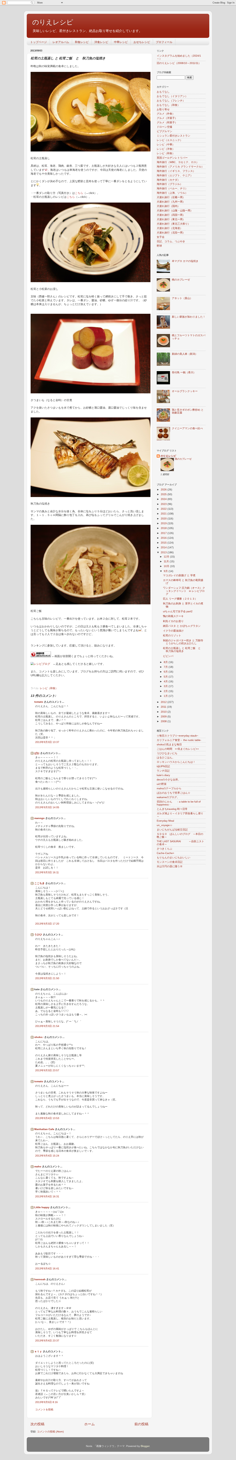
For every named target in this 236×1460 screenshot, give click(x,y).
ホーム (89, 1424)
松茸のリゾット (172, 635)
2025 (164, 494)
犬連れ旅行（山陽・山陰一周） (175, 210)
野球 (159, 245)
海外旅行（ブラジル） (170, 184)
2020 (164, 518)
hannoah (40, 1279)
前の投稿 (141, 1424)
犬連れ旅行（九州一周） (171, 201)
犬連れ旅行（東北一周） (171, 219)
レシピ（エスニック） (170, 140)
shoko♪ (39, 1037)
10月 (167, 566)
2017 (164, 533)
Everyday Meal (165, 820)
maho (37, 1166)
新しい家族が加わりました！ (188, 316)
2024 (164, 499)
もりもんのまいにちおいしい (173, 857)
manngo (39, 818)
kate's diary (163, 775)
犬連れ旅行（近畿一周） (171, 197)
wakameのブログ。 (168, 797)
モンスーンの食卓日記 (170, 862)
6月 (166, 671)
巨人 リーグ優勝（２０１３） (180, 598)
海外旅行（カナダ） (168, 179)
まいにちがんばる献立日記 (172, 829)
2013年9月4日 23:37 (47, 1340)
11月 (167, 561)
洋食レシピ (101, 42)
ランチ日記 (163, 770)
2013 (164, 552)
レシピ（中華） (166, 144)
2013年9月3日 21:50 (47, 978)
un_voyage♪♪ (164, 825)
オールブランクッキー (185, 391)
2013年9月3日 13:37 (47, 742)
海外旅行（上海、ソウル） (172, 193)
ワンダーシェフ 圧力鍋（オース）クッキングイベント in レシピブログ (184, 591)
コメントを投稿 (44, 1409)
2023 (164, 504)
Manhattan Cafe (44, 1129)
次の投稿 (37, 1424)
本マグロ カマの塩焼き (185, 261)
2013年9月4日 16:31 (47, 1196)
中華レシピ (121, 42)
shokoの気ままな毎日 (169, 744)
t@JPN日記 (163, 766)
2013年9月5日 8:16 (46, 1402)
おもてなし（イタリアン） (172, 96)
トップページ (38, 42)
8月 (166, 662)
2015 (164, 542)
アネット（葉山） (182, 298)
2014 (164, 547)
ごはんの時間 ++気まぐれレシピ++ (178, 749)
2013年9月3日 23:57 (47, 1070)
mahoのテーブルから (169, 788)
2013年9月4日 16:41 (47, 1268)
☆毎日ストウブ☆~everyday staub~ (177, 735)
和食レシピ (82, 42)
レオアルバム (61, 42)
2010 (164, 711)
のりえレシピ (52, 22)
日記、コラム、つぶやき (171, 241)
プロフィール (164, 42)
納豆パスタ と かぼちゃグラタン (182, 626)
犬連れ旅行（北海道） (170, 228)
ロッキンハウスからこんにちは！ (176, 762)
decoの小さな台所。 (169, 779)
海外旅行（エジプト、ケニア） (175, 175)
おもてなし (163, 91)
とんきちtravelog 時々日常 (172, 809)
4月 (166, 681)
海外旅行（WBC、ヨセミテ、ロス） (178, 162)
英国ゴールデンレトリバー (172, 157)
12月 (167, 556)
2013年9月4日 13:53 (47, 1118)
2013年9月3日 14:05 (47, 807)
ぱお (36, 753)
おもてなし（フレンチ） (171, 100)
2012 (164, 702)
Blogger (145, 1446)
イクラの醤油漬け (173, 630)
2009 (164, 716)
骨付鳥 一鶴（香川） (184, 372)
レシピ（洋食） (166, 149)
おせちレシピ (141, 42)
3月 (166, 686)
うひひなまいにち (167, 753)
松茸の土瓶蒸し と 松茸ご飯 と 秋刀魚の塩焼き (183, 650)
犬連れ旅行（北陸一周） (171, 232)
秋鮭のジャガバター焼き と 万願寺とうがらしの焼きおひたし (183, 642)
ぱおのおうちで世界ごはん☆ (173, 792)
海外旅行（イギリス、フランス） (176, 171)
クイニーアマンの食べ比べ (187, 428)
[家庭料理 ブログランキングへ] (41, 656)
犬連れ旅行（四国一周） (171, 215)
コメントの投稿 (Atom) (50, 1431)
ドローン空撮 (164, 127)
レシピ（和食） (49, 688)
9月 (166, 571)
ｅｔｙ (38, 1351)
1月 (166, 696)
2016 (164, 538)
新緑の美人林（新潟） (185, 354)
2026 (164, 489)
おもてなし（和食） (168, 105)
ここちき (39, 883)
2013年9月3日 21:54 (47, 1026)
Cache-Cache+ (165, 853)
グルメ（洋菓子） (167, 118)
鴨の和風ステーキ (173, 616)
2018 (164, 528)
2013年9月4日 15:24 (47, 1155)
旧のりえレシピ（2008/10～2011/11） (179, 63)
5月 (166, 676)
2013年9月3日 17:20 (47, 923)
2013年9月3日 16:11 (47, 872)
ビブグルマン (164, 131)
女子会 (160, 237)
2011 (164, 706)
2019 (164, 523)
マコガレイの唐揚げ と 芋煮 (179, 575)
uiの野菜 (161, 784)
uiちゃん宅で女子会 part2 (177, 611)
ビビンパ (168, 656)
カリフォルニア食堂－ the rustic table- (179, 740)
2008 (164, 721)
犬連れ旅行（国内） (168, 206)
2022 (164, 508)
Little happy (41, 1207)
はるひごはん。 (166, 757)
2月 (166, 691)
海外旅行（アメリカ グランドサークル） (180, 166)
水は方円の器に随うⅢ (170, 866)
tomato (38, 701)
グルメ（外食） (166, 113)
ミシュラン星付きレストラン (173, 135)
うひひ (38, 934)
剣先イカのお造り (173, 621)
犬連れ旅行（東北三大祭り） (173, 223)
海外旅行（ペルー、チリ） (172, 188)
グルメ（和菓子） (167, 122)
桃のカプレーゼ (181, 279)
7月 (166, 667)
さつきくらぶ (164, 848)
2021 (164, 513)
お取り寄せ (163, 109)
